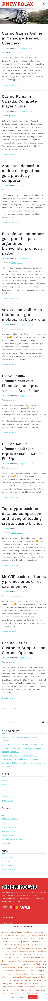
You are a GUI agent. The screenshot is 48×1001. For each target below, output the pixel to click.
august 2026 (7, 780)
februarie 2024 (8, 797)
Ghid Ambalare (8, 923)
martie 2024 (7, 793)
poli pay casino (8, 831)
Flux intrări (6, 861)
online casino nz (9, 827)
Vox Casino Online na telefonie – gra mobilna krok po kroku (23, 315)
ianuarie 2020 (7, 801)
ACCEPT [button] (33, 997)
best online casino (10, 819)
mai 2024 (6, 788)
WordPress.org (8, 870)
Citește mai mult (9, 85)
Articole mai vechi (11, 708)
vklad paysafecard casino (13, 839)
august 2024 (7, 784)
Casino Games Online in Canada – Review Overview (22, 38)
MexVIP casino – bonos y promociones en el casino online (24, 581)
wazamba (6, 843)
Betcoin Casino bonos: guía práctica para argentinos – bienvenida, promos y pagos (23, 244)
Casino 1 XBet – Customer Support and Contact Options (23, 648)
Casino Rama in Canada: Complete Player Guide (19, 101)
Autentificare (7, 857)
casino (4, 823)
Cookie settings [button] (18, 997)
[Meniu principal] (44, 4)
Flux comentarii (8, 865)
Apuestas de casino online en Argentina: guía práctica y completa (21, 750)
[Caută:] (24, 722)
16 (3, 815)
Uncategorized (16, 52)
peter (7, 48)
